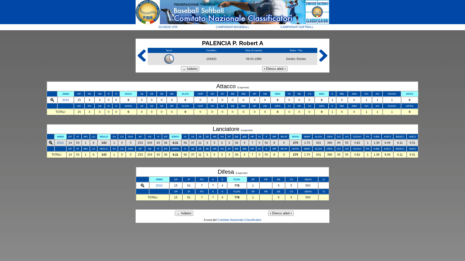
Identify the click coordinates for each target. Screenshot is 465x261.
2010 (65, 100)
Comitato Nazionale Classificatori (239, 220)
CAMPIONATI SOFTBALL (297, 27)
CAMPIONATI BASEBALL (232, 27)
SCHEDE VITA (168, 27)
